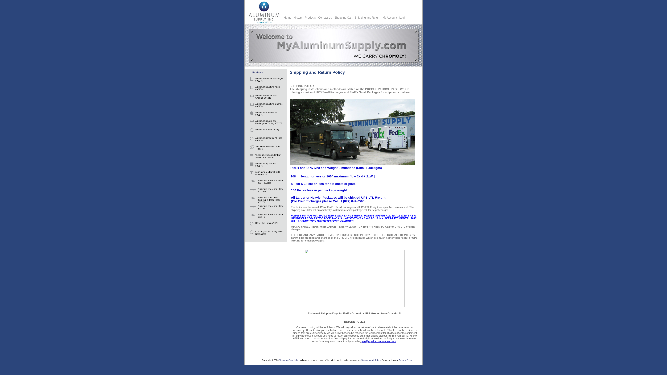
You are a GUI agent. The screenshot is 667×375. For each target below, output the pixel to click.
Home (287, 17)
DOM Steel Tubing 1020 (266, 223)
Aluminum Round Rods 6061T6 (266, 113)
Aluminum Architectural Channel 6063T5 (266, 96)
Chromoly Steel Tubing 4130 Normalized (268, 232)
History (298, 17)
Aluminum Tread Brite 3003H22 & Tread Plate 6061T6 (269, 199)
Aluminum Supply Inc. (289, 360)
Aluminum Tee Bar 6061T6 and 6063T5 (267, 173)
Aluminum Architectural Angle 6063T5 (269, 79)
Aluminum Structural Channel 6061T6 (269, 105)
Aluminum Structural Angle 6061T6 (267, 88)
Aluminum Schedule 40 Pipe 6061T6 (268, 139)
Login (402, 17)
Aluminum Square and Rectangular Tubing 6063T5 (268, 122)
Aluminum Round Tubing (267, 129)
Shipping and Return (367, 17)
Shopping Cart (343, 17)
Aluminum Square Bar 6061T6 (265, 164)
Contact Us (325, 17)
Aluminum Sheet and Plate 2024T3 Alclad (270, 181)
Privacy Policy (405, 360)
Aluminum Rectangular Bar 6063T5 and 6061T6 (268, 156)
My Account (390, 17)
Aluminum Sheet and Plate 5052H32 (270, 207)
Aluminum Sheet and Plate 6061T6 (270, 215)
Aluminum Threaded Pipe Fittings (268, 147)
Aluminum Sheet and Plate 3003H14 (270, 190)
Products (310, 17)
